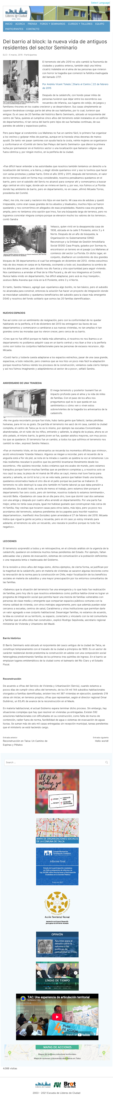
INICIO (8, 23)
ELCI (5, 55)
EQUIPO (99, 23)
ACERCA (20, 23)
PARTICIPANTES (14, 28)
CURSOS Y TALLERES (80, 23)
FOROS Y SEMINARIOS (52, 23)
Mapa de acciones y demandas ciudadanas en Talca (57, 1058)
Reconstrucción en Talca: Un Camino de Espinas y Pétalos (25, 741)
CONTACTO (32, 28)
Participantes (30, 55)
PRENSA (32, 23)
